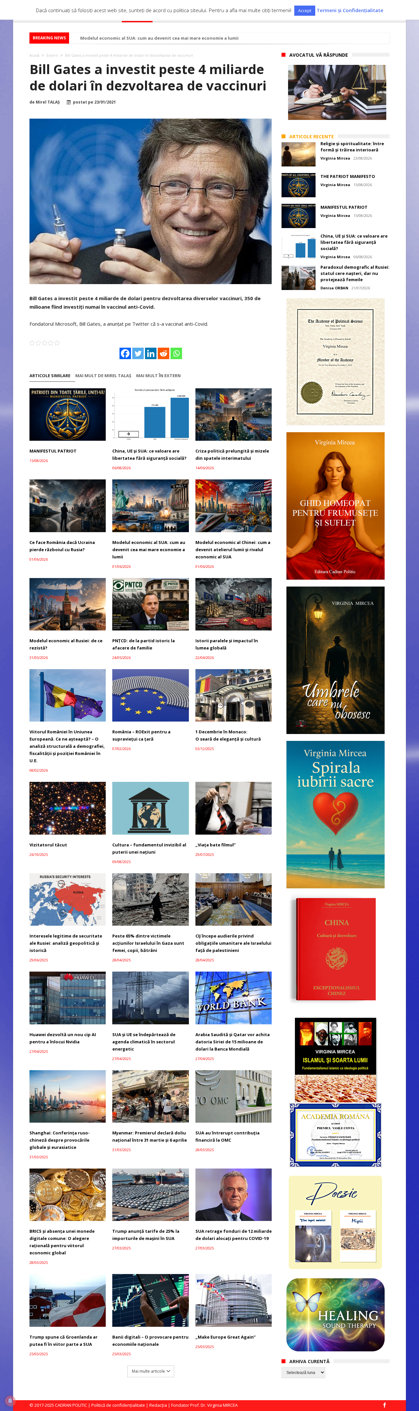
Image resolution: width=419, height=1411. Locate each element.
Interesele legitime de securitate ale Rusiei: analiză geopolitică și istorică (65, 943)
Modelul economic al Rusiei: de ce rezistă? (65, 644)
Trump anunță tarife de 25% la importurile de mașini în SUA (145, 1234)
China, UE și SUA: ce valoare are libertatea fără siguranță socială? (149, 454)
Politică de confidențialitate (118, 1405)
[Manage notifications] (10, 1401)
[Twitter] (138, 353)
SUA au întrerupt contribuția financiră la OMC (227, 1136)
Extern (52, 55)
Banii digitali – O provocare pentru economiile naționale (150, 1340)
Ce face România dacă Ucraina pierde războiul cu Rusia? (62, 545)
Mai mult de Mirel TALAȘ (103, 375)
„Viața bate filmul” (215, 845)
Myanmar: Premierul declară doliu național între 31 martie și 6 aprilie (149, 1136)
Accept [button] (304, 10)
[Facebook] (125, 353)
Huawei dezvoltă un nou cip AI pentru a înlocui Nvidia (62, 1038)
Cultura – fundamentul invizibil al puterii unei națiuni (149, 848)
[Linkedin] (150, 353)
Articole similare (49, 375)
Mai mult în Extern (158, 375)
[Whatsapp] (176, 353)
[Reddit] (163, 353)
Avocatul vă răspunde (318, 55)
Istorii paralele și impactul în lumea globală (226, 644)
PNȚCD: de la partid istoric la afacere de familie (143, 644)
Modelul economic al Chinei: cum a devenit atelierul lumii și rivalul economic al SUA (232, 549)
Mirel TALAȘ (48, 102)
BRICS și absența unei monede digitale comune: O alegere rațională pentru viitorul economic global (62, 1242)
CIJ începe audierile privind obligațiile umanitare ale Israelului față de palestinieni (233, 943)
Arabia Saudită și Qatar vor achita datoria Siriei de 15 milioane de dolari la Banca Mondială (232, 1042)
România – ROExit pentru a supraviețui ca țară (141, 735)
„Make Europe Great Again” (225, 1337)
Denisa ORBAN (334, 287)
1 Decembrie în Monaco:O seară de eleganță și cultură (228, 735)
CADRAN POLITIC (71, 1405)
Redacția (158, 1405)
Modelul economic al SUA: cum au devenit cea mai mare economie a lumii (159, 38)
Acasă (34, 55)
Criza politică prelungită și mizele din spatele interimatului (232, 454)
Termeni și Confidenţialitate (350, 10)
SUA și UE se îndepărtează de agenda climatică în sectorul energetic (143, 1042)
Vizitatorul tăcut (48, 845)
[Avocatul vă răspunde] (337, 92)
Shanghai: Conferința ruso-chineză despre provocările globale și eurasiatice (59, 1140)
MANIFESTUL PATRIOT (53, 451)
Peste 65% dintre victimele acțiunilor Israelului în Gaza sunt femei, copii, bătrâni (148, 943)
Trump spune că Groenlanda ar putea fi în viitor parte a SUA (63, 1340)
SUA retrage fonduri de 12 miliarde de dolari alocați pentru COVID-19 (233, 1234)
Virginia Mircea (335, 158)
